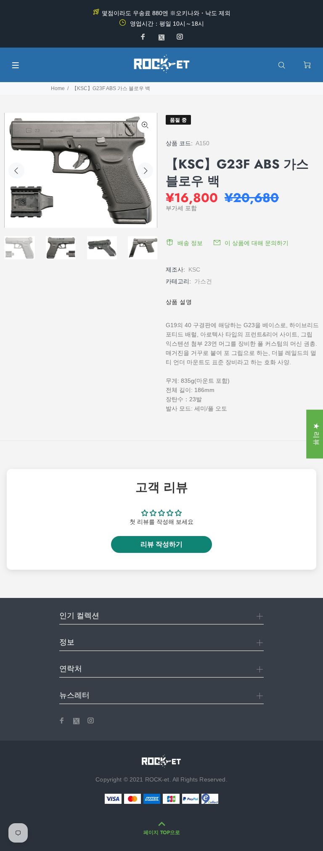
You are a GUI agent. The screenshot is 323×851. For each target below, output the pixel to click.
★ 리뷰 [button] (316, 433)
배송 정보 (190, 243)
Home (58, 88)
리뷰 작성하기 (161, 544)
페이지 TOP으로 (161, 832)
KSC (194, 269)
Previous (16, 171)
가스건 (203, 281)
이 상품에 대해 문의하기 (257, 243)
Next (145, 171)
